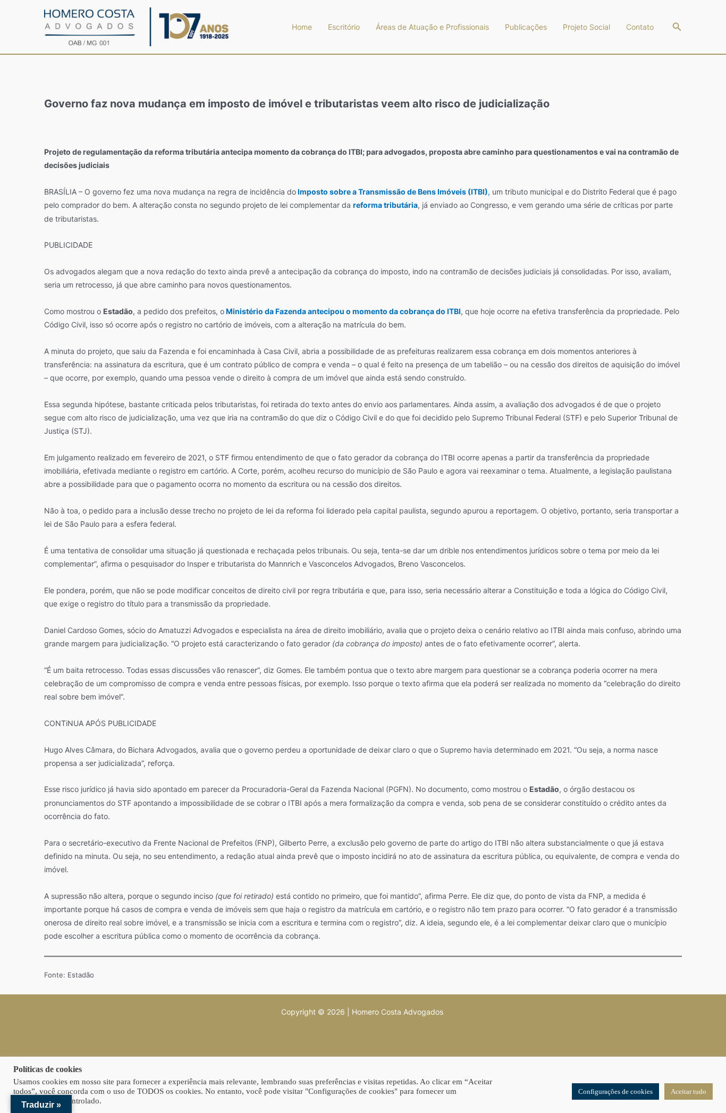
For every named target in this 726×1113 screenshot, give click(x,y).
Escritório (344, 26)
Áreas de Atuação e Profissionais (432, 26)
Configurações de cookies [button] (615, 1091)
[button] (677, 26)
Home (302, 26)
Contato (640, 26)
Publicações (526, 26)
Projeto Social (586, 26)
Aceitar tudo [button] (688, 1091)
